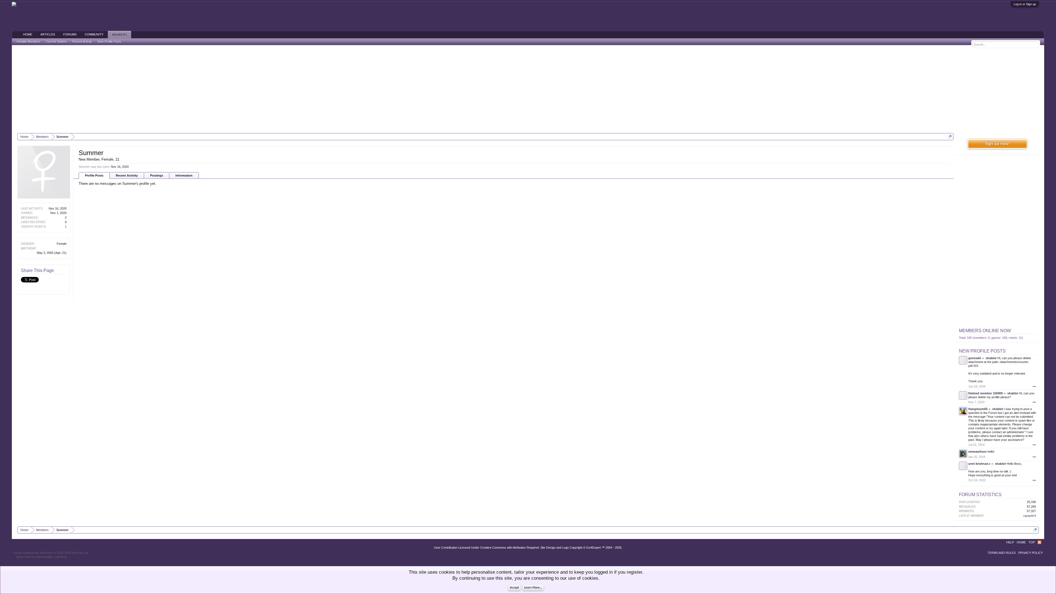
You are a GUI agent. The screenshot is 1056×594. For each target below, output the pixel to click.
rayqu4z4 (1029, 515)
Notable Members (28, 41)
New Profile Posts (982, 351)
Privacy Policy (1030, 552)
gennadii (974, 358)
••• (1034, 386)
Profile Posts (94, 175)
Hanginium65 (978, 409)
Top (1031, 542)
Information (184, 175)
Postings (156, 175)
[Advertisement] (528, 89)
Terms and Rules (1002, 552)
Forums (69, 34)
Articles (47, 34)
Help (1010, 542)
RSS (1039, 542)
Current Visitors (56, 41)
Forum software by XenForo (51, 552)
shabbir (991, 358)
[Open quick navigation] (950, 136)
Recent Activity (127, 175)
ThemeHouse (77, 557)
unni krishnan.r (979, 463)
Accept (514, 587)
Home (27, 34)
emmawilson (977, 451)
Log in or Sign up (1025, 4)
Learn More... (533, 587)
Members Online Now (985, 330)
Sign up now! (997, 144)
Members (119, 34)
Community (94, 34)
